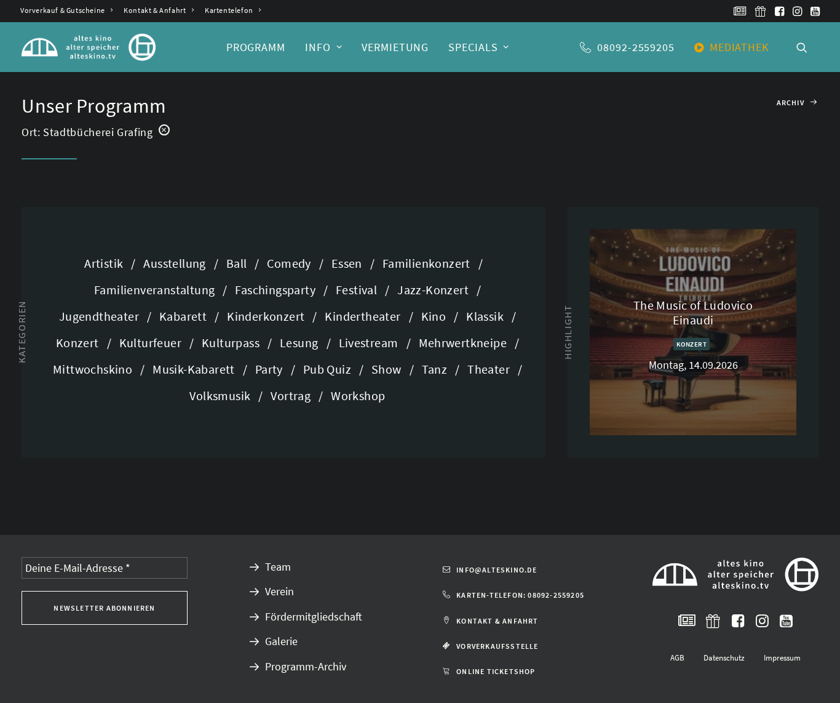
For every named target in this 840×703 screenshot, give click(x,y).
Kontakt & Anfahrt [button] (497, 620)
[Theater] (490, 369)
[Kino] (436, 316)
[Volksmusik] (222, 395)
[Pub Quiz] (329, 369)
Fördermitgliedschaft (313, 616)
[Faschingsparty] (277, 289)
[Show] (388, 369)
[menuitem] (66, 10)
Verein (279, 591)
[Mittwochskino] (95, 369)
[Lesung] (301, 342)
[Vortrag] (293, 395)
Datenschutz (724, 658)
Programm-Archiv (305, 666)
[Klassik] (487, 316)
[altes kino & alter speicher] (89, 47)
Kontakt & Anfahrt (155, 10)
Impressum (782, 658)
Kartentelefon (229, 10)
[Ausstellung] (176, 263)
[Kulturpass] (233, 342)
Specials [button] (472, 47)
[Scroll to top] (814, 676)
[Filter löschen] (164, 129)
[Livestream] (371, 342)
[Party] (271, 369)
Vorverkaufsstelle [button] (497, 646)
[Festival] (358, 289)
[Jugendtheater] (101, 316)
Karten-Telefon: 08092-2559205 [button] (520, 595)
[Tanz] (437, 369)
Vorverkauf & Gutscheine (62, 10)
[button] (740, 11)
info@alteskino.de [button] (496, 569)
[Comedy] (291, 263)
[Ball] (239, 263)
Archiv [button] (790, 102)
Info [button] (318, 47)
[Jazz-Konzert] (435, 289)
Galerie (281, 641)
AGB (677, 658)
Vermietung (395, 47)
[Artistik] (109, 263)
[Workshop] (354, 395)
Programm (255, 47)
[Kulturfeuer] (152, 342)
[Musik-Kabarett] (196, 369)
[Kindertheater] (365, 316)
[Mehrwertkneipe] (465, 342)
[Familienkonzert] (428, 263)
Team (278, 567)
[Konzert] (79, 342)
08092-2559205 (636, 47)
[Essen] (348, 263)
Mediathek (739, 47)
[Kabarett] (185, 316)
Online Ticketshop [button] (495, 671)
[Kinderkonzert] (268, 316)
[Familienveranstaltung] (156, 289)
